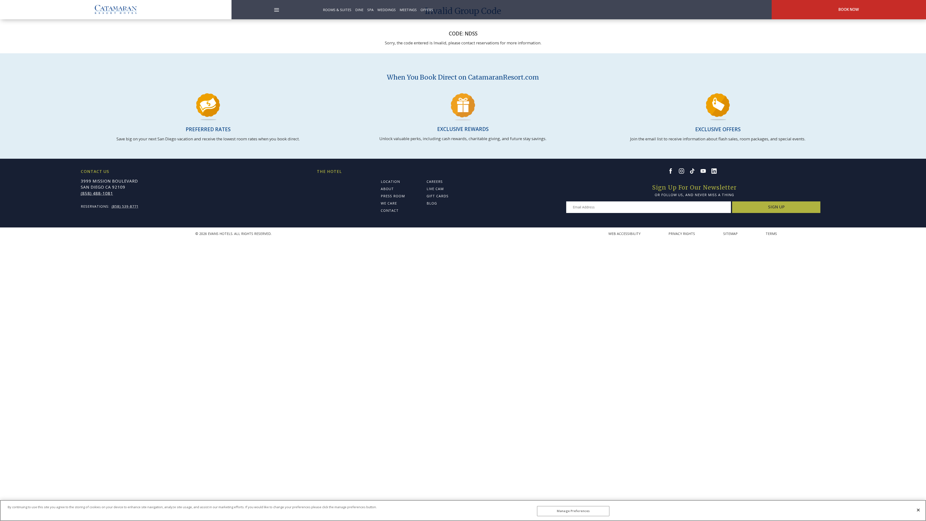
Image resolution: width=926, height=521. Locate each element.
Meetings (408, 9)
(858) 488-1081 (97, 193)
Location (390, 181)
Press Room (393, 196)
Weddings (386, 9)
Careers (435, 181)
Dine (359, 9)
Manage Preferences (573, 511)
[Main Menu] (276, 10)
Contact (390, 210)
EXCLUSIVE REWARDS (463, 129)
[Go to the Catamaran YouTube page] (705, 171)
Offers (427, 9)
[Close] (918, 510)
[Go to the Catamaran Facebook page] (673, 171)
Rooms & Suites (337, 9)
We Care (389, 203)
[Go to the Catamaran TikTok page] (694, 171)
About (387, 188)
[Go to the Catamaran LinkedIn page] (716, 171)
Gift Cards (438, 196)
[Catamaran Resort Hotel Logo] (116, 9)
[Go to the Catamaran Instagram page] (683, 171)
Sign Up (776, 207)
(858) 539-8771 (125, 206)
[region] (463, 510)
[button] (276, 7)
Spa (370, 9)
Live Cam (435, 188)
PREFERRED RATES (208, 129)
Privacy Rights (681, 233)
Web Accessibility (624, 233)
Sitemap (730, 233)
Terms (771, 233)
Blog (432, 203)
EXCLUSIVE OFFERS (718, 129)
